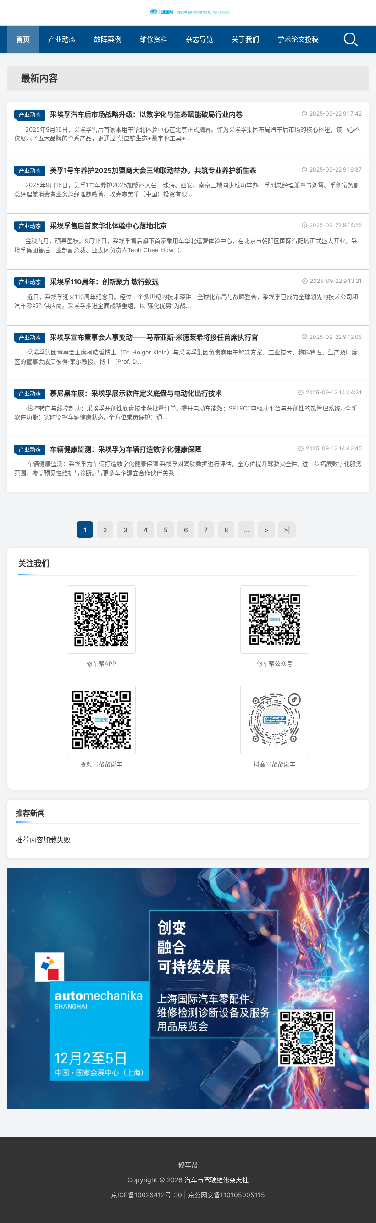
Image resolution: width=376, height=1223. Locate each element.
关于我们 (245, 39)
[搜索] (351, 39)
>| (287, 530)
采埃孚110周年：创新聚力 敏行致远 (104, 281)
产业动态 (62, 39)
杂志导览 (199, 39)
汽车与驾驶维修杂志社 (216, 1180)
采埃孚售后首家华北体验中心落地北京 (108, 225)
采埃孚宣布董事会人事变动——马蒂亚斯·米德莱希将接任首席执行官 (154, 337)
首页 (23, 39)
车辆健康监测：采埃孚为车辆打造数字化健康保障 (125, 449)
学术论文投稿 (298, 39)
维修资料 (153, 39)
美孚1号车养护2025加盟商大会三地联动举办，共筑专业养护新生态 (153, 170)
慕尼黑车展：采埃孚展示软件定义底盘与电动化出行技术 (136, 393)
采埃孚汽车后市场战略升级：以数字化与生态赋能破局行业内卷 (146, 114)
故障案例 (108, 39)
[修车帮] (188, 11)
